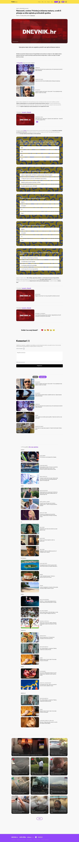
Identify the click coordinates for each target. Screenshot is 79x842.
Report (48, 1)
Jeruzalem (23, 205)
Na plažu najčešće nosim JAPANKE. (29, 186)
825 (22, 155)
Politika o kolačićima (45, 839)
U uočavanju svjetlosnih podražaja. (29, 265)
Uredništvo (13, 839)
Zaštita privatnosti (36, 839)
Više (39, 818)
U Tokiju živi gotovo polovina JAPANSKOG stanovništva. (34, 178)
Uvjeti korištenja (29, 839)
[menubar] (66, 2)
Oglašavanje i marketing (21, 839)
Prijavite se (39, 365)
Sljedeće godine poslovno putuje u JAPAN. (31, 182)
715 (22, 151)
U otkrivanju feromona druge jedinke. (29, 269)
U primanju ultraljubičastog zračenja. (29, 257)
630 (22, 147)
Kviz (45, 1)
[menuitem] (66, 2)
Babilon (23, 202)
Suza (22, 213)
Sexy (52, 1)
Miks (42, 1)
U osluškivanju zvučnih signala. (28, 261)
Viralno (39, 1)
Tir (21, 209)
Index (24, 130)
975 (22, 159)
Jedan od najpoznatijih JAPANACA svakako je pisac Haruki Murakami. (37, 175)
